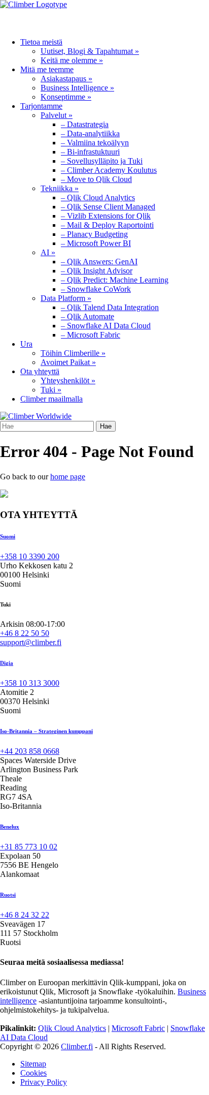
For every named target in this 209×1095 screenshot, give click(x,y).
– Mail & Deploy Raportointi (107, 225)
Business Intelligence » (77, 87)
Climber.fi (77, 1046)
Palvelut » (57, 115)
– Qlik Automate (87, 316)
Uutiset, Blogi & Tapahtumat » (90, 51)
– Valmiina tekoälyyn (95, 142)
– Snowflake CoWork (96, 289)
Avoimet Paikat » (68, 362)
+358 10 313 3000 (29, 683)
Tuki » (51, 389)
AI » (48, 252)
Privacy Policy (43, 1082)
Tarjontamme (41, 106)
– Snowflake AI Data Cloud (106, 325)
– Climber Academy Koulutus (109, 170)
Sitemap (33, 1063)
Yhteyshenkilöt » (68, 380)
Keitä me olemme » (72, 60)
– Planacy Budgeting (94, 234)
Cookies (33, 1073)
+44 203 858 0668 (29, 751)
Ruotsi (8, 895)
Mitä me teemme (47, 69)
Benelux (9, 827)
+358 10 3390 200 (29, 556)
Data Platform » (66, 298)
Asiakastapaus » (66, 78)
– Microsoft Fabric (90, 334)
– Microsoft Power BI (96, 243)
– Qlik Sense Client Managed (108, 206)
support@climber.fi (30, 642)
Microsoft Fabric (138, 1028)
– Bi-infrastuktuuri (90, 151)
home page (67, 476)
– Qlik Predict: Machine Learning (114, 280)
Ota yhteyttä (39, 371)
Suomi (7, 536)
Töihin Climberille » (73, 353)
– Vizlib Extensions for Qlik (106, 215)
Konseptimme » (66, 97)
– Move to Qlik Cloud (96, 179)
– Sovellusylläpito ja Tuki (102, 161)
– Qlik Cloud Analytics (98, 197)
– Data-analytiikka (90, 133)
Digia (6, 663)
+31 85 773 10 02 (28, 846)
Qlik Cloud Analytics (72, 1028)
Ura (26, 344)
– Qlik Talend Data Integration (110, 307)
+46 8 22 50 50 (24, 633)
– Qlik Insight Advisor (96, 270)
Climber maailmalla (51, 398)
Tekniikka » (60, 188)
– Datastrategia (85, 124)
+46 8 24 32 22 (24, 914)
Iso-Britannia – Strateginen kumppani (46, 731)
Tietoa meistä (41, 42)
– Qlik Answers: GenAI (99, 261)
